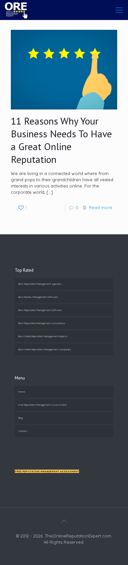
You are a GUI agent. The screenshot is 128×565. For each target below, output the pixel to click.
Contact (22, 431)
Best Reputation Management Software (40, 310)
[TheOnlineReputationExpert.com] (16, 10)
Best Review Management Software (38, 297)
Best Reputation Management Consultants (41, 323)
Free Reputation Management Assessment (42, 404)
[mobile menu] (119, 9)
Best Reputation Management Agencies (40, 283)
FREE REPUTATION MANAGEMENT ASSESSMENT (47, 471)
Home (21, 391)
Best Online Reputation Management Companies (44, 349)
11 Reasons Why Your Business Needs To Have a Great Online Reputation (61, 140)
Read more (100, 207)
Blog (20, 417)
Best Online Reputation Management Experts (43, 336)
